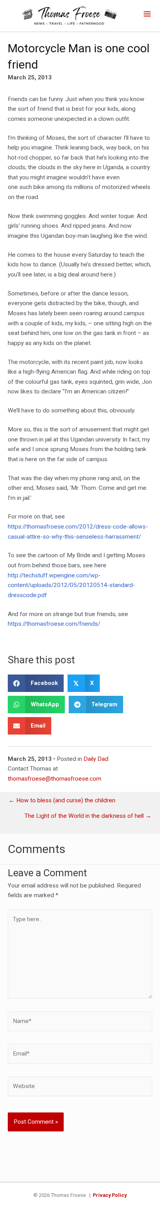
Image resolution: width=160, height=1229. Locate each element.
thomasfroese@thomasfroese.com (54, 778)
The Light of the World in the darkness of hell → (87, 816)
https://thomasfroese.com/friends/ (54, 623)
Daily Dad (95, 758)
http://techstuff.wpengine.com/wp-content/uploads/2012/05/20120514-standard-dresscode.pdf (71, 585)
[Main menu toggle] (147, 13)
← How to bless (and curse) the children (62, 801)
